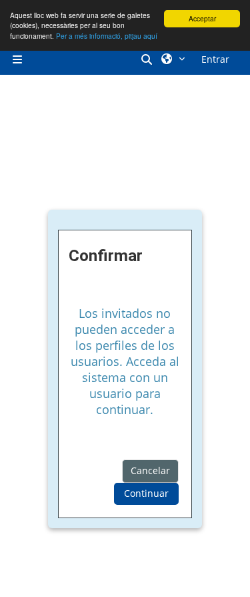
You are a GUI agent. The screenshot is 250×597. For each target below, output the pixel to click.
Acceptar (202, 18)
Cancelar (150, 470)
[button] (148, 59)
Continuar (146, 493)
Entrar (215, 59)
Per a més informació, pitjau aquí (106, 36)
